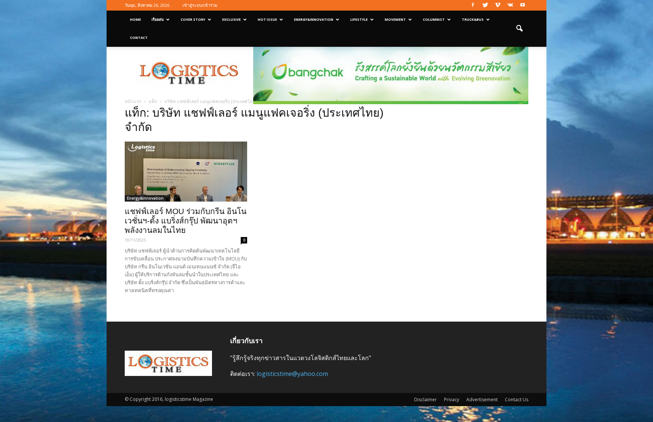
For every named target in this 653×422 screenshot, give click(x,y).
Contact (139, 37)
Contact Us (516, 399)
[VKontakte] (510, 5)
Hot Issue (267, 19)
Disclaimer (425, 399)
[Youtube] (522, 5)
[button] (519, 29)
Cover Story (193, 19)
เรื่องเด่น (158, 19)
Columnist (434, 19)
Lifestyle (359, 19)
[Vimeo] (497, 5)
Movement (395, 19)
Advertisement (482, 399)
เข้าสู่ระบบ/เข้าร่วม (200, 5)
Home (135, 19)
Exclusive (231, 19)
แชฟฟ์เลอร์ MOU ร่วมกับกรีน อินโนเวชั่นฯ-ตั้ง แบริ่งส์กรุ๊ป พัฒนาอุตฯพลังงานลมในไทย (185, 220)
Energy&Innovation (313, 19)
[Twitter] (485, 5)
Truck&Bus (473, 19)
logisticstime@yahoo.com (292, 374)
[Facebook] (472, 5)
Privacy (451, 399)
